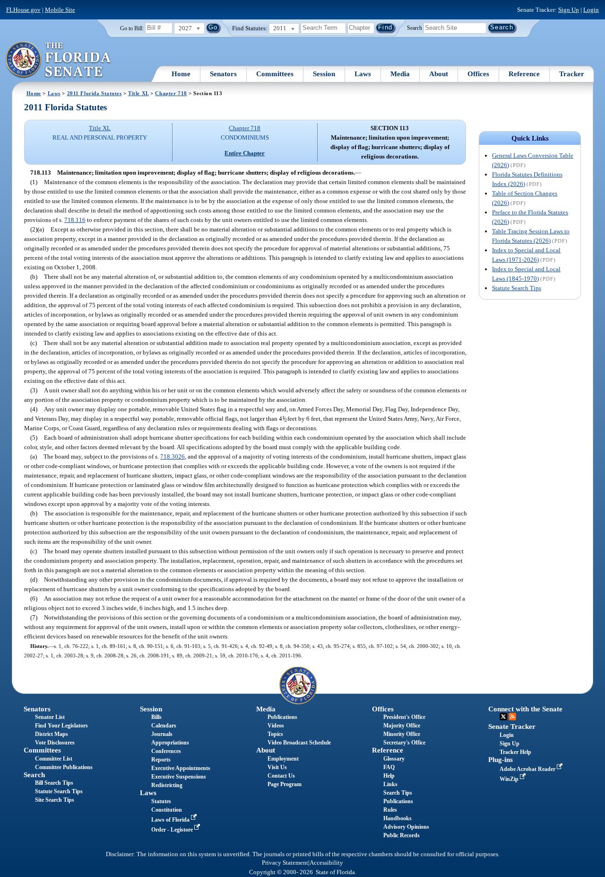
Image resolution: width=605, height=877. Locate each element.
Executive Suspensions (178, 776)
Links (390, 784)
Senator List (50, 717)
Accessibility (326, 862)
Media (400, 74)
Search (414, 27)
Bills (156, 717)
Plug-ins (500, 759)
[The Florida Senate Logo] (59, 60)
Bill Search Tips (54, 783)
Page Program (285, 784)
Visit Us (277, 767)
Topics (275, 734)
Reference (524, 74)
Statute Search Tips (516, 288)
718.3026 (172, 456)
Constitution (166, 809)
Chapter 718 (171, 93)
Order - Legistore (172, 829)
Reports (161, 759)
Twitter (503, 716)
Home (181, 74)
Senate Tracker (512, 726)
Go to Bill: (132, 28)
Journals (162, 734)
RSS (512, 716)
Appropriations (170, 742)
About (438, 74)
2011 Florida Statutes (94, 93)
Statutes (161, 801)
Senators (223, 74)
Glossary (394, 758)
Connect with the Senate (525, 709)
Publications (282, 717)
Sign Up (568, 9)
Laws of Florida (171, 819)
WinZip (510, 779)
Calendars (163, 725)
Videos (276, 725)
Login (591, 9)
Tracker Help (515, 752)
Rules (390, 809)
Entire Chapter (245, 153)
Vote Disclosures (55, 742)
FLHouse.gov (23, 9)
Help (389, 775)
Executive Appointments (180, 768)
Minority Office (401, 734)
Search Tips (397, 792)
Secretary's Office (404, 742)
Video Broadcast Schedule (299, 742)
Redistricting (166, 785)
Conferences (166, 751)
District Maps (51, 734)
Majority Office (401, 725)
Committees (275, 74)
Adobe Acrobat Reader (528, 769)
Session (324, 74)
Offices (478, 74)
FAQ (389, 767)
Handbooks (397, 818)
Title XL (138, 93)
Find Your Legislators (61, 725)
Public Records (401, 835)
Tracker (571, 74)
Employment (283, 758)
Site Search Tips (54, 800)
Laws (362, 74)
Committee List (53, 758)
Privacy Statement (285, 862)
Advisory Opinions (406, 827)
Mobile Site (60, 9)
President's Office (404, 717)
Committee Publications (64, 767)
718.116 (75, 219)
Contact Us (281, 775)
